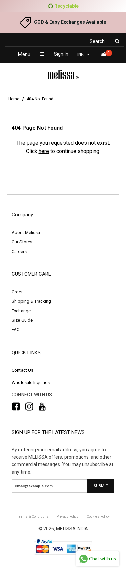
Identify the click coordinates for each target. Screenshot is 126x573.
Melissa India (72, 528)
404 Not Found (40, 99)
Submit (101, 486)
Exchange (21, 310)
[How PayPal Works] (63, 555)
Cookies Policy (98, 516)
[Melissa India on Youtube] (42, 407)
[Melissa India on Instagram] (29, 407)
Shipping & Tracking (31, 301)
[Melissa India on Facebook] (16, 407)
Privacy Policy (67, 516)
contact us (22, 370)
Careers (19, 251)
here (44, 151)
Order (17, 291)
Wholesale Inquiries (31, 382)
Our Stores (22, 241)
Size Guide (22, 320)
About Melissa (26, 232)
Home (13, 99)
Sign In (61, 54)
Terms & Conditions (32, 516)
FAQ (16, 329)
